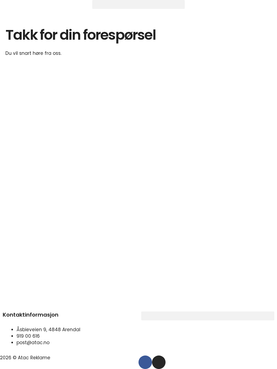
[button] (138, 4)
